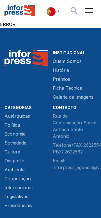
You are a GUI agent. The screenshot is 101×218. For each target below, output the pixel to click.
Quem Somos (67, 61)
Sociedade (15, 143)
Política (12, 125)
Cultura (12, 152)
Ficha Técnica (67, 88)
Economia (15, 134)
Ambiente (14, 169)
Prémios (61, 79)
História (61, 70)
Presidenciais (18, 205)
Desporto (14, 161)
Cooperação (17, 178)
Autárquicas (17, 116)
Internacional (18, 187)
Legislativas (16, 196)
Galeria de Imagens (73, 97)
